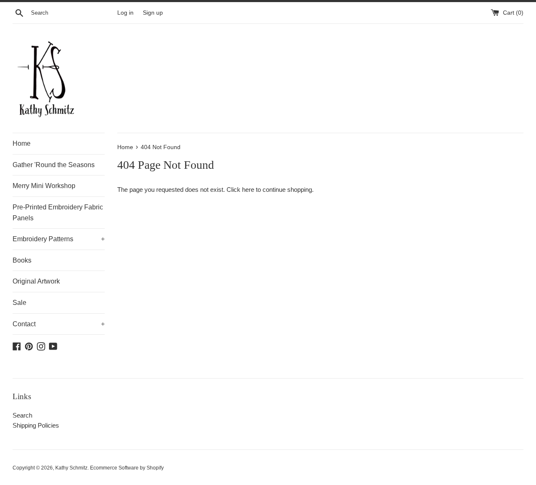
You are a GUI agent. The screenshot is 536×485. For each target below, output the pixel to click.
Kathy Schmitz (71, 468)
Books (22, 260)
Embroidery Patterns (59, 238)
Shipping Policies (36, 425)
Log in (125, 13)
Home (22, 143)
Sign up (153, 13)
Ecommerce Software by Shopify (127, 468)
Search (22, 415)
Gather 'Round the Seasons (54, 164)
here (248, 189)
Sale (19, 302)
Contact (59, 324)
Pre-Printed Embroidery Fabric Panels (58, 213)
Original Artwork (36, 281)
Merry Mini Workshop (44, 185)
